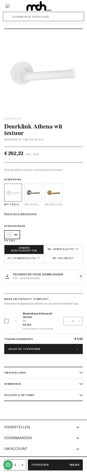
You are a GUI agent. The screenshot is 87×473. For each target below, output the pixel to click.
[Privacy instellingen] (8, 465)
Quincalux (12, 118)
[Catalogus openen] (7, 6)
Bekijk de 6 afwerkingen (20, 213)
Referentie (13, 139)
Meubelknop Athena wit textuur (37, 315)
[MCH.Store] (39, 6)
